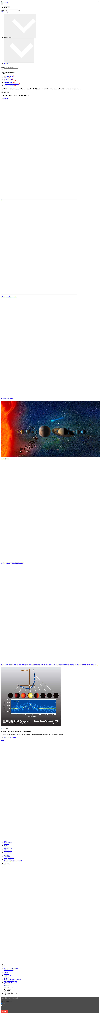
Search (2, 10)
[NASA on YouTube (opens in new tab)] (4, 966)
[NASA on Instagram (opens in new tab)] (4, 868)
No (3, 1005)
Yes (4, 1003)
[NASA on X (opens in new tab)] (51, 964)
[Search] (19, 10)
